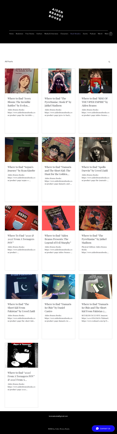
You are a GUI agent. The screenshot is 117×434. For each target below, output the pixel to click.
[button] (110, 33)
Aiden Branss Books (59, 14)
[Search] (112, 22)
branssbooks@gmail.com (58, 416)
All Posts (9, 61)
